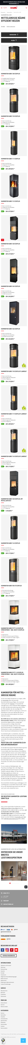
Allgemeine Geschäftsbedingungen (9, 976)
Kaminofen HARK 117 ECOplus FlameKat (14, 414)
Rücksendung (4, 969)
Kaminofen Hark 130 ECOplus (10, 74)
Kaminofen (6, 700)
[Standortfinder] (6, 8)
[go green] (4, 911)
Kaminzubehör (4, 1028)
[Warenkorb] (26, 8)
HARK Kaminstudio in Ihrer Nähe (9, 808)
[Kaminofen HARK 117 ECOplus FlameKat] (14, 398)
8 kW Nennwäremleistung (10, 818)
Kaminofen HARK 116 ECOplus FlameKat (14, 456)
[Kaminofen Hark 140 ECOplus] (14, 228)
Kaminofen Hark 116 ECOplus (10, 543)
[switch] (3, 1043)
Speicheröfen (4, 1020)
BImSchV (3, 992)
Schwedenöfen (4, 1018)
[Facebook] (2, 950)
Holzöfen (3, 1016)
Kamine (2, 1013)
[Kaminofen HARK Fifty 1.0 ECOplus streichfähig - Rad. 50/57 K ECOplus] (14, 657)
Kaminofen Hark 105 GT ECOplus (11, 586)
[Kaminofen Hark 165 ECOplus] (14, 271)
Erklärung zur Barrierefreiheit (7, 982)
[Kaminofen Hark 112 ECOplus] (14, 186)
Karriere (2, 1004)
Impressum (3, 974)
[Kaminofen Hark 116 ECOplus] (14, 528)
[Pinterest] (11, 950)
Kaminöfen (3, 1015)
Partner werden (4, 1006)
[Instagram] (7, 950)
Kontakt (2, 973)
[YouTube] (16, 950)
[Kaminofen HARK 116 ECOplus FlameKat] (14, 441)
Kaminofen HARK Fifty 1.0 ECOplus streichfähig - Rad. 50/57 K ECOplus (12, 673)
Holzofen (12, 703)
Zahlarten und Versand (6, 965)
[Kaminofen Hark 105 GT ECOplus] (14, 570)
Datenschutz (3, 980)
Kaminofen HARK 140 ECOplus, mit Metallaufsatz (12, 500)
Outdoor (3, 1026)
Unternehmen (4, 1002)
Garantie (3, 971)
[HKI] (22, 911)
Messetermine (4, 990)
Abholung (3, 967)
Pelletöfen (3, 1022)
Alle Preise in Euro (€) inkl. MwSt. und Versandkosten (13, 1034)
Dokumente (3, 996)
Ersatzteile (3, 994)
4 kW (4, 815)
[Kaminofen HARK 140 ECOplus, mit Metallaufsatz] (14, 483)
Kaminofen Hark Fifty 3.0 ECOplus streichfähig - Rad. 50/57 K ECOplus (12, 629)
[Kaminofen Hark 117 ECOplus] (14, 143)
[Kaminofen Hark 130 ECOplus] (14, 58)
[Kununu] (13, 918)
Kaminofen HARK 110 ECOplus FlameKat (14, 371)
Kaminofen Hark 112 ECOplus (10, 201)
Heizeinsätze (4, 1024)
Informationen (11, 26)
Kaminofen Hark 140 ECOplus (10, 244)
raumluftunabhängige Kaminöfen (9, 775)
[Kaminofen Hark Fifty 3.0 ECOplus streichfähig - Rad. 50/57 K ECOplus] (14, 613)
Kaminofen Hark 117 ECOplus (10, 159)
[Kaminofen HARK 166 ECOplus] (14, 313)
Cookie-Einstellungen (6, 984)
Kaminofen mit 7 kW (20, 817)
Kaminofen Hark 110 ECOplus (10, 116)
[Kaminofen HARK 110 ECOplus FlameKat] (14, 356)
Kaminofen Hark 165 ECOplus (10, 286)
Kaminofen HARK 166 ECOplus (10, 329)
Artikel (3, 26)
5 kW (10, 815)
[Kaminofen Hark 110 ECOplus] (14, 101)
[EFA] (4, 916)
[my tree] (14, 911)
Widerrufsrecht (4, 978)
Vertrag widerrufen (9, 955)
